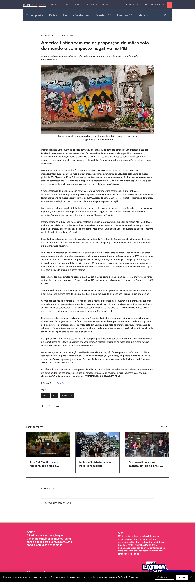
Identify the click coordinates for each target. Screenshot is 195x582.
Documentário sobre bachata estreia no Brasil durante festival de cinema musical (145, 463)
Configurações (164, 577)
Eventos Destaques (76, 15)
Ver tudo (165, 426)
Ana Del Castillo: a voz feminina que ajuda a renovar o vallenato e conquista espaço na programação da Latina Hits (47, 463)
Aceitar (181, 577)
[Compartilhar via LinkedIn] (57, 405)
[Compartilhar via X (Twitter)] (50, 405)
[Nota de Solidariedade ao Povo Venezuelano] (98, 444)
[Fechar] (191, 577)
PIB (54, 395)
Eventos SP (124, 15)
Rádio (53, 15)
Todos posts (34, 15)
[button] (165, 15)
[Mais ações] (152, 35)
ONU (45, 395)
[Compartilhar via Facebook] (42, 405)
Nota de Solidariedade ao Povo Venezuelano (95, 463)
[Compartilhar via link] (65, 405)
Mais (141, 15)
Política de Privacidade (129, 577)
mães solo (67, 395)
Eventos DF (103, 15)
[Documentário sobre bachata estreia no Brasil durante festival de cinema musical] (147, 444)
